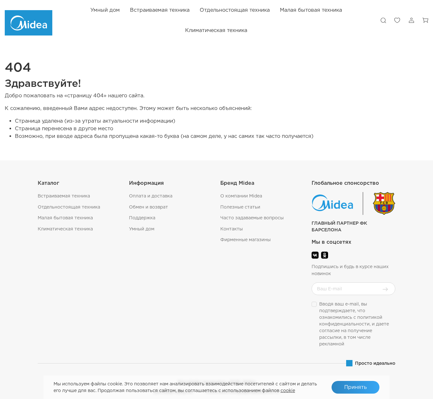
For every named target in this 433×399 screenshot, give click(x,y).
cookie (288, 390)
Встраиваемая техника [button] (160, 10)
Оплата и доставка (150, 195)
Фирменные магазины (245, 239)
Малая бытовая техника (65, 217)
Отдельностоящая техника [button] (235, 10)
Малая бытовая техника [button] (311, 10)
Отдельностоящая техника (69, 206)
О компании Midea (241, 195)
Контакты (231, 228)
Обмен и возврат (148, 206)
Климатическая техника (65, 228)
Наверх (412, 389)
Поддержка (142, 217)
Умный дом (105, 10)
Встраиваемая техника (64, 195)
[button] (383, 20)
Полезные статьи (240, 206)
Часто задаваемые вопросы (252, 217)
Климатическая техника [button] (216, 30)
